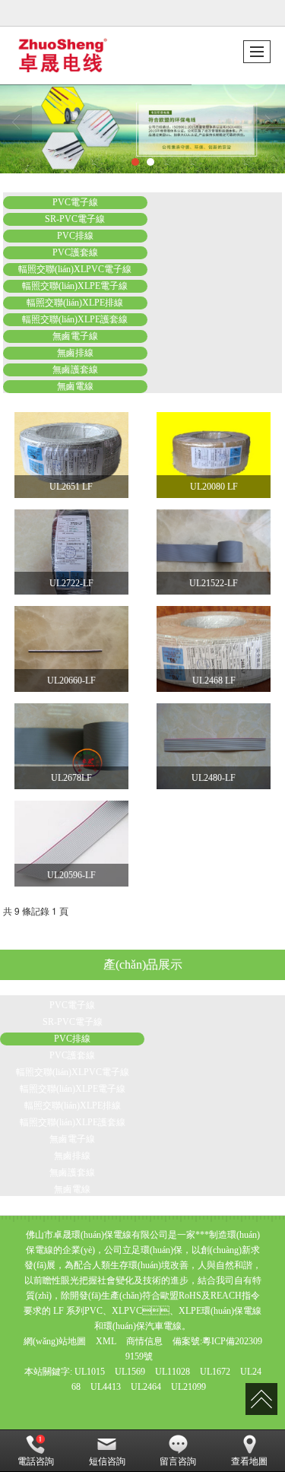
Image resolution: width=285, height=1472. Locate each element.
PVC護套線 (75, 252)
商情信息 (144, 1341)
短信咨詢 (107, 1461)
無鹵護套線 (75, 369)
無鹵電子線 (75, 336)
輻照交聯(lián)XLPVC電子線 (74, 269)
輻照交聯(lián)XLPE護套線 (75, 319)
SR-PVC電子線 (75, 219)
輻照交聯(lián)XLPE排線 (75, 302)
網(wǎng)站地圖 (55, 1341)
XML (106, 1341)
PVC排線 (75, 235)
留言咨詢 (178, 1461)
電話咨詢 (35, 1461)
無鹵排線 (75, 352)
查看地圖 (249, 1461)
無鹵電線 (75, 386)
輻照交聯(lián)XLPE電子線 (75, 286)
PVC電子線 (75, 202)
